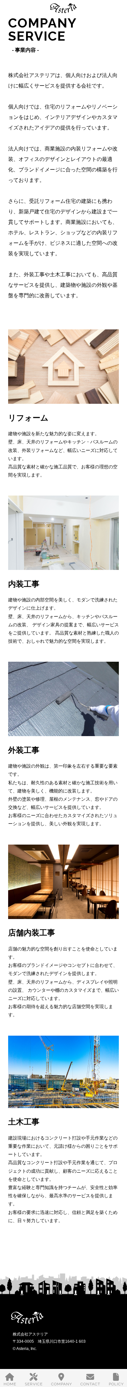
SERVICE (34, 1384)
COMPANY (61, 1384)
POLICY (116, 1384)
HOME (10, 1384)
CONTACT (90, 1384)
